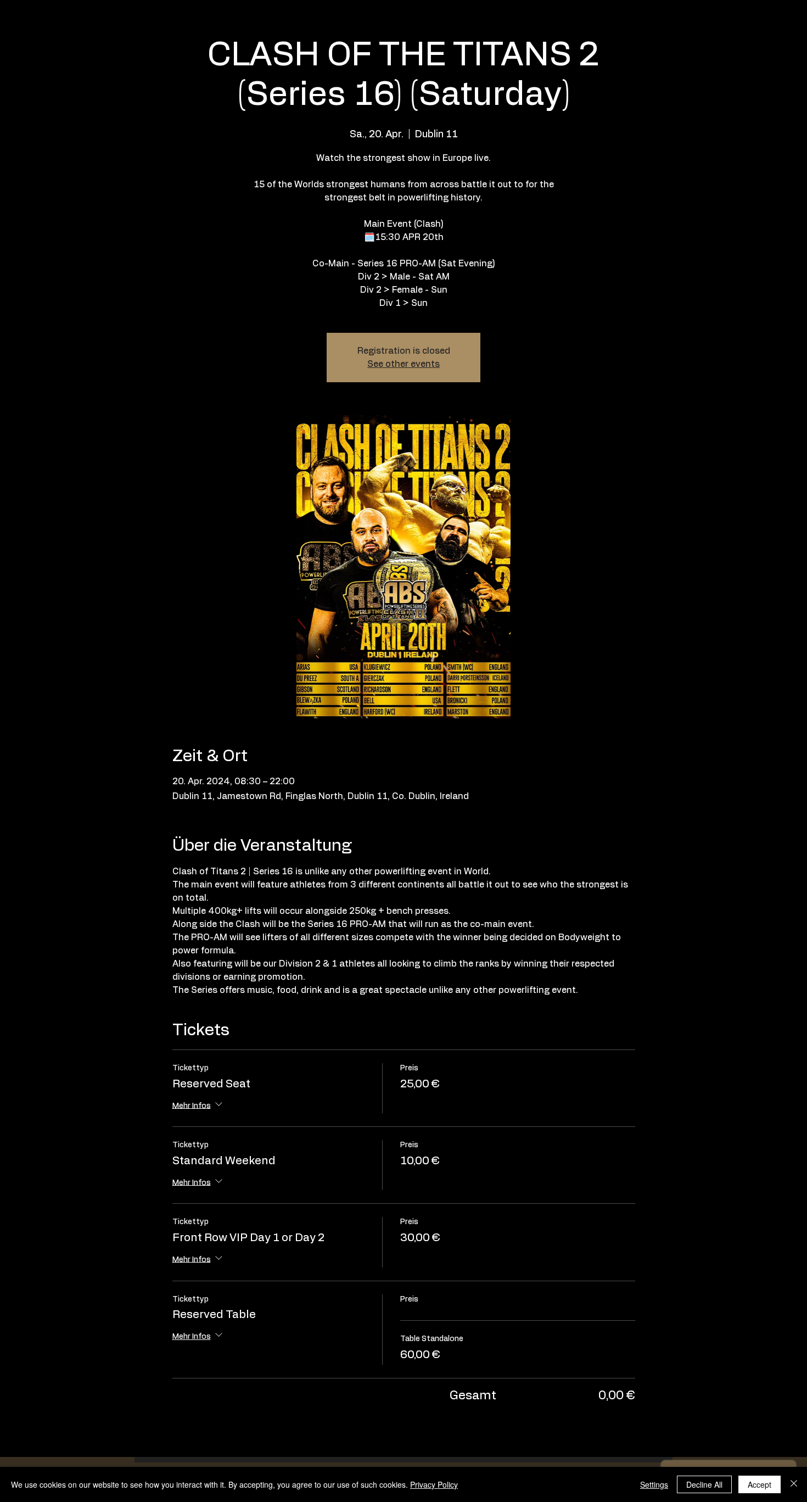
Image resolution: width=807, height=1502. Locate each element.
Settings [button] (654, 1484)
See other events (403, 364)
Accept (759, 1484)
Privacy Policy (434, 1484)
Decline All (704, 1484)
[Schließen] (793, 1484)
